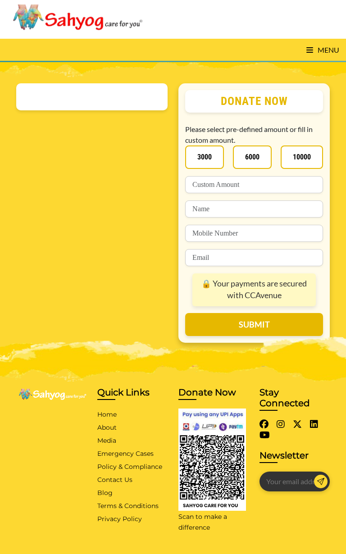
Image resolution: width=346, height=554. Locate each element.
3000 (204, 157)
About (107, 427)
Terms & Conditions (128, 506)
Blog (105, 493)
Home (107, 414)
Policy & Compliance (129, 467)
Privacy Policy (119, 519)
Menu (327, 49)
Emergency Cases (125, 454)
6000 (252, 157)
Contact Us (114, 480)
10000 (302, 157)
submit (254, 324)
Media (106, 440)
